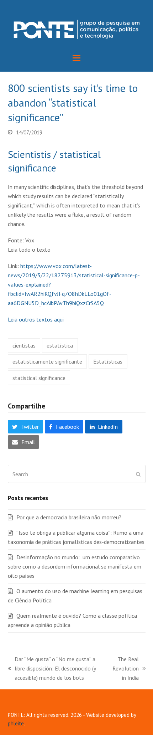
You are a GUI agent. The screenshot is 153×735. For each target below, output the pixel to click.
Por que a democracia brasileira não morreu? (68, 517)
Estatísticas (107, 361)
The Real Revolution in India (125, 669)
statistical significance (38, 377)
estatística (60, 345)
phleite (16, 723)
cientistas (24, 345)
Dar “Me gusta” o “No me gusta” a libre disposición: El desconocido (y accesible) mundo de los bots (52, 669)
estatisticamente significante (47, 361)
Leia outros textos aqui (36, 319)
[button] (76, 58)
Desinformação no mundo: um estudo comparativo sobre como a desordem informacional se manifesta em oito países (74, 566)
